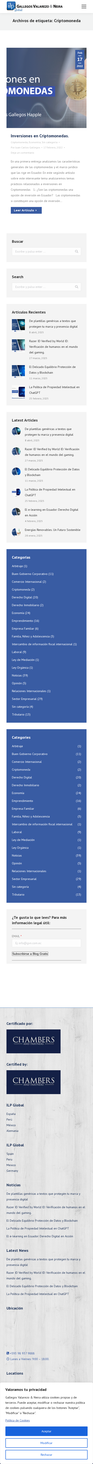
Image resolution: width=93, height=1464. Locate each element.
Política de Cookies (17, 1420)
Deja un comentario (22, 152)
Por (25, 147)
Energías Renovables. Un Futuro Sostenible (52, 530)
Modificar (46, 1443)
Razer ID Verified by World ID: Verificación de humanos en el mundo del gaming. (53, 346)
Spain (10, 1154)
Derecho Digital (22, 597)
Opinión (17, 683)
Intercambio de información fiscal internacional (42, 644)
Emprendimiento (22, 621)
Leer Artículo (24, 210)
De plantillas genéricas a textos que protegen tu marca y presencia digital (53, 323)
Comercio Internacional (27, 582)
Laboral (17, 652)
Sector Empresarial (24, 699)
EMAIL (16, 936)
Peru (9, 1159)
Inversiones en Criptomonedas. (40, 136)
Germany (12, 1171)
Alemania (12, 1131)
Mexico (11, 1165)
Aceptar (46, 1431)
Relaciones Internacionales (29, 691)
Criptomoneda (19, 142)
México (11, 1125)
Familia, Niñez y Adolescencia (31, 636)
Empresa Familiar (23, 628)
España (11, 1114)
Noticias (17, 675)
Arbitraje (17, 566)
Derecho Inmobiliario (25, 605)
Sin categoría (50, 142)
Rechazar (46, 1455)
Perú (9, 1119)
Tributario (18, 714)
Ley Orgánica (20, 668)
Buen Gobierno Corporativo (30, 574)
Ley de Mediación (23, 660)
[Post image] (18, 325)
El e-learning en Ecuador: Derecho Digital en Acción (51, 512)
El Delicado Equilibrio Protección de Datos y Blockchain (52, 369)
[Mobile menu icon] (84, 6)
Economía (35, 142)
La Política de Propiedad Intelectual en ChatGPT (54, 390)
